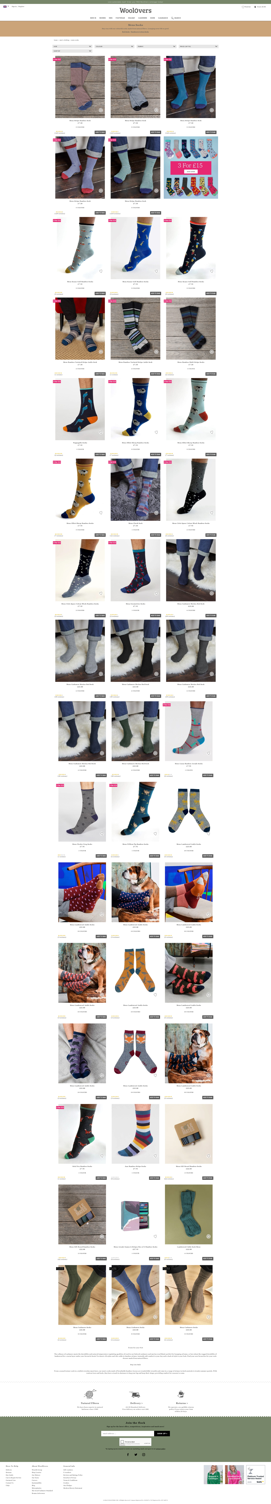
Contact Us (9, 1483)
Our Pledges (67, 1485)
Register (21, 6)
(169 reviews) (60, 133)
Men (111, 18)
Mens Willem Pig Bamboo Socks (135, 844)
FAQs (8, 1485)
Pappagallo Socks (80, 443)
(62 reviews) (169, 1179)
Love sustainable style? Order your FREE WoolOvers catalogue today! (135, 2)
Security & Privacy (69, 1478)
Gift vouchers (68, 1470)
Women (102, 18)
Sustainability (37, 1483)
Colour (99, 46)
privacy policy (160, 1449)
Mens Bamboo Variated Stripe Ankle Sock (80, 362)
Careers (34, 1480)
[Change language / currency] (6, 7)
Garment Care (11, 1480)
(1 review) (58, 374)
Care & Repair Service (13, 1478)
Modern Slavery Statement (72, 1488)
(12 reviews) (114, 536)
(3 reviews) (169, 536)
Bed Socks (126, 32)
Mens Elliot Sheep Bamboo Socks (135, 443)
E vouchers (67, 1472)
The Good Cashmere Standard (42, 1490)
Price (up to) (185, 46)
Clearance (163, 18)
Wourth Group (37, 1470)
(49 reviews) (170, 616)
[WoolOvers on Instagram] (143, 1454)
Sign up (161, 1433)
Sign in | (15, 6)
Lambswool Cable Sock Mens (188, 1247)
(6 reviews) (115, 856)
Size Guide (9, 1475)
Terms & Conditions (70, 1480)
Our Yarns (35, 1478)
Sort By (57, 51)
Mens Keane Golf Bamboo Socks (80, 282)
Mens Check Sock (136, 523)
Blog (33, 1485)
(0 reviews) (115, 1179)
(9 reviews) (59, 294)
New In (93, 18)
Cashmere (142, 18)
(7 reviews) (114, 455)
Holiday (131, 18)
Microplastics (36, 1488)
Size (55, 46)
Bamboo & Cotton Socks (140, 32)
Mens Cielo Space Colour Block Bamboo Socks (191, 523)
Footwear (120, 18)
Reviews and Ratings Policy (73, 1475)
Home (152, 18)
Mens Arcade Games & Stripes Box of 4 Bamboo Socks (135, 1247)
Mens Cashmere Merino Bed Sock (191, 604)
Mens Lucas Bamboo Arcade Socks (189, 764)
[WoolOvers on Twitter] (135, 1454)
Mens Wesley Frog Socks (82, 844)
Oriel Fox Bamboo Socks (82, 1166)
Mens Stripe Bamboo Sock (80, 120)
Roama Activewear (38, 1493)
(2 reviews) (169, 374)
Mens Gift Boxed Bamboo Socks (189, 1166)
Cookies (66, 1483)
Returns (9, 1472)
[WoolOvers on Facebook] (127, 1454)
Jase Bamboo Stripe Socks (135, 1166)
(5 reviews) (168, 1259)
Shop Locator (36, 1472)
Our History (36, 1475)
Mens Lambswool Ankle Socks (189, 844)
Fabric (140, 46)
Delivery (9, 1470)
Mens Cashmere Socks (82, 1327)
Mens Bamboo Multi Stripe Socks (190, 362)
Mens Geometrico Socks (135, 604)
